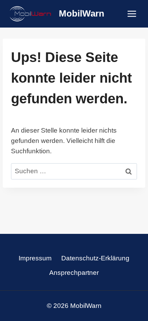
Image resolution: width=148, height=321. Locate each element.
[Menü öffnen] (132, 14)
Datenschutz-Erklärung (95, 258)
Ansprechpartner (74, 272)
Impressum (35, 258)
